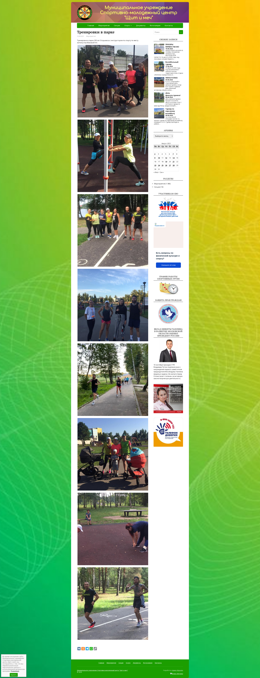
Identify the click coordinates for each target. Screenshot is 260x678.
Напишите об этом (168, 265)
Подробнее (15, 671)
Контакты (169, 25)
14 (173, 158)
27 (170, 165)
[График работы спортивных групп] (168, 288)
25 (162, 165)
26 (166, 165)
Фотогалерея (155, 25)
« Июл (156, 172)
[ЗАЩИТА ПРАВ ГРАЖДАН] (168, 314)
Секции (117, 25)
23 (155, 165)
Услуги (127, 25)
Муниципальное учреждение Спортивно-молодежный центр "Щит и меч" (102, 670)
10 (159, 158)
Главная (90, 25)
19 (166, 162)
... (174, 59)
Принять (14, 675)
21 (173, 162)
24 (159, 165)
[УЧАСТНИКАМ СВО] (168, 207)
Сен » (162, 172)
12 (166, 158)
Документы (140, 25)
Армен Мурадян (177, 670)
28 (173, 165)
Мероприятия (103, 25)
